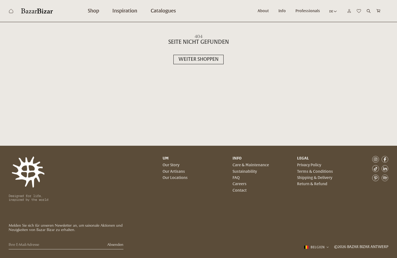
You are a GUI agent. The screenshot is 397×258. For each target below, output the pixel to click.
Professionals (307, 11)
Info (282, 11)
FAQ (236, 178)
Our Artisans (174, 171)
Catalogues (163, 11)
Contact (240, 190)
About (263, 11)
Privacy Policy (309, 165)
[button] (378, 11)
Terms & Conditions (315, 171)
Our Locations (175, 178)
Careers (240, 184)
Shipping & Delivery (314, 178)
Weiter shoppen (198, 59)
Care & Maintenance (251, 165)
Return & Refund (312, 184)
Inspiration (124, 11)
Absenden (115, 244)
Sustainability (245, 171)
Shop (93, 11)
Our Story (171, 165)
